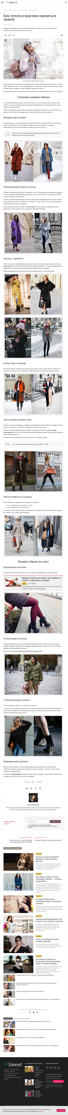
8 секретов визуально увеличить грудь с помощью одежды (48, 901)
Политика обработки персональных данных (16, 1105)
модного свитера (31, 646)
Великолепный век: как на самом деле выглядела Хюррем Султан (36, 1029)
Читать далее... (41, 588)
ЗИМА (33, 782)
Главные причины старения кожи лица (48, 840)
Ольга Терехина (33, 805)
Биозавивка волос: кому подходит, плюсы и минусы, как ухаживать (37, 1045)
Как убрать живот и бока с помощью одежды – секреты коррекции (49, 879)
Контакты (53, 1105)
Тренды (24, 583)
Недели (15, 1018)
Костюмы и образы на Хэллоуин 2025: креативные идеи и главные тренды (48, 961)
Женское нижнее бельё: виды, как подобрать (30, 991)
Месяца (20, 1018)
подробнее (41, 1111)
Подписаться (55, 821)
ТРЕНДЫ (26, 782)
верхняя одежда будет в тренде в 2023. (30, 651)
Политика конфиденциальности (40, 1105)
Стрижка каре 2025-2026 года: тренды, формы (30, 1037)
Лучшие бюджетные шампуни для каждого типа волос (33, 1021)
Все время (26, 1018)
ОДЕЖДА (39, 782)
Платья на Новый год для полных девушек (47, 940)
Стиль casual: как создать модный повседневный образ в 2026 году (20, 841)
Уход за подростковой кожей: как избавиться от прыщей (39, 1083)
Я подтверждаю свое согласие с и (42, 826)
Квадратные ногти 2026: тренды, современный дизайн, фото (35, 975)
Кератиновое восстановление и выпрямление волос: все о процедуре (37, 999)
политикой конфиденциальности (53, 1085)
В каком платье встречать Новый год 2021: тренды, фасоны (47, 859)
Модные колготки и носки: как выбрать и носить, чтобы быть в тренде (41, 579)
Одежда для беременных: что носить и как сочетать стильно (49, 920)
